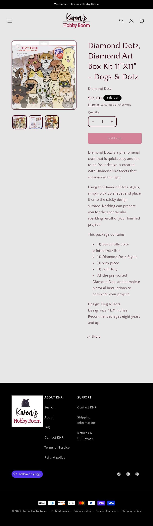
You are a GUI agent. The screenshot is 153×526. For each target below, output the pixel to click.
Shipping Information (86, 420)
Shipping (94, 104)
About (48, 417)
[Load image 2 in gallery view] (36, 122)
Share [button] (96, 336)
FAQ (47, 427)
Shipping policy (131, 511)
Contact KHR (54, 437)
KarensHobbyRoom (35, 511)
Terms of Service (57, 447)
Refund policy (54, 457)
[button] (10, 21)
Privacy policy (83, 511)
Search (49, 407)
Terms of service (106, 511)
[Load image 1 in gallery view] (19, 122)
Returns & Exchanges (85, 435)
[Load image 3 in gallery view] (52, 122)
